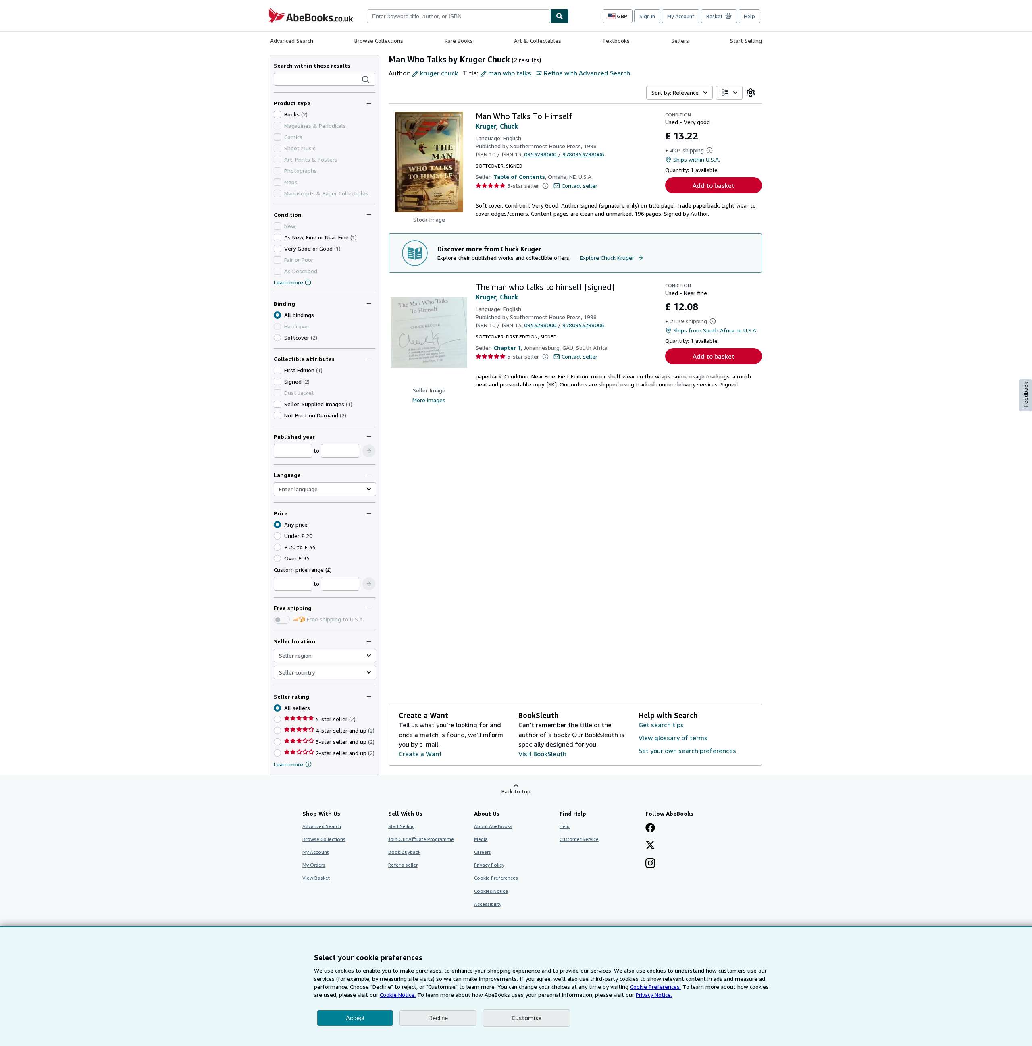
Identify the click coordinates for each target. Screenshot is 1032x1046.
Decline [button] (438, 1018)
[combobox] (458, 16)
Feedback (1025, 394)
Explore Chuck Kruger (607, 257)
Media (481, 839)
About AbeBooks (493, 826)
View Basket (316, 878)
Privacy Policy (489, 865)
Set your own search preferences (687, 751)
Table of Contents (519, 176)
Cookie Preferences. (655, 986)
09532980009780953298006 (564, 154)
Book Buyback (404, 852)
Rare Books (459, 40)
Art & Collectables (537, 40)
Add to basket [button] (713, 185)
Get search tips (661, 725)
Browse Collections (378, 40)
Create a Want (420, 754)
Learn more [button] (288, 764)
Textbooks (616, 40)
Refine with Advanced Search (587, 73)
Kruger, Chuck (497, 126)
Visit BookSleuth (542, 754)
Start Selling (746, 40)
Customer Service (579, 839)
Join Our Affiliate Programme (421, 839)
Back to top (516, 791)
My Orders (313, 865)
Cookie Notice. (398, 994)
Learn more (288, 282)
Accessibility (487, 904)
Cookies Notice (491, 891)
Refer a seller (403, 865)
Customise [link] (526, 1017)
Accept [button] (355, 1018)
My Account (680, 16)
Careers (482, 852)
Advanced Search (291, 40)
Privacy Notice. (654, 994)
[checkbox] (277, 114)
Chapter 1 (507, 347)
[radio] (277, 337)
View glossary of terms (673, 738)
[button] (366, 79)
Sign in (647, 16)
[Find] (559, 16)
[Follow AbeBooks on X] (650, 845)
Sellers (680, 40)
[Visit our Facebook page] (650, 828)
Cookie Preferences (496, 878)
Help (749, 16)
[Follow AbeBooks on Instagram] (650, 863)
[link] (750, 92)
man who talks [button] (509, 73)
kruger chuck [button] (439, 73)
